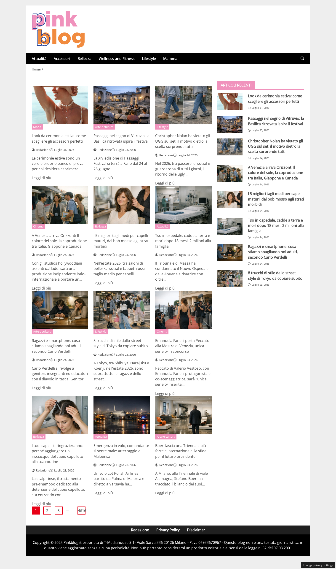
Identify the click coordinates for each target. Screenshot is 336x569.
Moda (37, 127)
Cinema (38, 226)
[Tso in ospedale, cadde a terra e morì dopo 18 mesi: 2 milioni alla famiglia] (230, 225)
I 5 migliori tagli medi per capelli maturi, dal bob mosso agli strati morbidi (121, 241)
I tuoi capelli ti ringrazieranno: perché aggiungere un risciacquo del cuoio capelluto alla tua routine (57, 453)
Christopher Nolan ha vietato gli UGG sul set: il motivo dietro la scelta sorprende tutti (182, 141)
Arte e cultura (104, 127)
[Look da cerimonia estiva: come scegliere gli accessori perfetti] (230, 101)
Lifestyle (149, 58)
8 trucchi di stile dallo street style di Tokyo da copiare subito (120, 343)
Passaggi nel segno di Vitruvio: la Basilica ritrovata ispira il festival (121, 138)
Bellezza (84, 58)
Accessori (62, 58)
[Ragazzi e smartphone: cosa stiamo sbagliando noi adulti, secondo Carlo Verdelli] (230, 252)
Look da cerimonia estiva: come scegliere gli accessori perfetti (59, 138)
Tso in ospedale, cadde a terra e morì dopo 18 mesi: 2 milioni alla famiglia (183, 241)
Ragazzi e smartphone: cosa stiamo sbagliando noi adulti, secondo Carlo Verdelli (57, 346)
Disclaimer (196, 529)
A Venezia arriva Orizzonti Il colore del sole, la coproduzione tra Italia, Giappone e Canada (59, 241)
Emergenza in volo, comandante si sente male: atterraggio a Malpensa (121, 451)
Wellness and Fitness (117, 58)
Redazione (140, 529)
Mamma (170, 58)
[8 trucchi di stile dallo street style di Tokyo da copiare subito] (230, 278)
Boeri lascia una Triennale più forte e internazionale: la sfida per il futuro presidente (180, 451)
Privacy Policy (168, 529)
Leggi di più (41, 177)
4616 (81, 510)
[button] (302, 58)
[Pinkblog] (58, 28)
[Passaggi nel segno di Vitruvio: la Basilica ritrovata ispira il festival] (230, 124)
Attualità (39, 58)
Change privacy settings (318, 565)
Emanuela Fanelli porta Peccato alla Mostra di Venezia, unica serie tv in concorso (182, 346)
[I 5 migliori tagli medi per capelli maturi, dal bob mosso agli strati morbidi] (230, 199)
